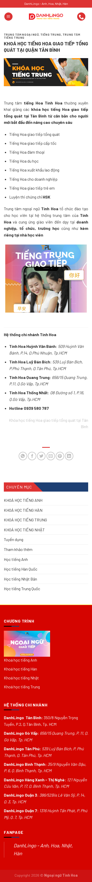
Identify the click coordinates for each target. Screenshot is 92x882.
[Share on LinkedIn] (69, 456)
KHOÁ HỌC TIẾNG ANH (23, 500)
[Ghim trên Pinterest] (60, 456)
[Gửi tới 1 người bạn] (51, 456)
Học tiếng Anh (16, 559)
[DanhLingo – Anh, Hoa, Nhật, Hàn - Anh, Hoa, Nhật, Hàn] (46, 16)
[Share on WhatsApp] (23, 456)
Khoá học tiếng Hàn (20, 668)
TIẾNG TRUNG (50, 34)
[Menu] (8, 16)
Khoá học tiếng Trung (22, 686)
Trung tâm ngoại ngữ (21, 34)
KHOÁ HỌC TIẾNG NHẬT (24, 529)
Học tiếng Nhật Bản (20, 578)
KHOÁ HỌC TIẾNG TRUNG (25, 519)
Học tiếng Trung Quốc (22, 588)
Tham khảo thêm (18, 549)
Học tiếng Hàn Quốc (20, 569)
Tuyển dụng (13, 539)
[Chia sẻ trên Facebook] (32, 456)
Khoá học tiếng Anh (20, 659)
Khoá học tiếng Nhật (21, 677)
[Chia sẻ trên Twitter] (41, 456)
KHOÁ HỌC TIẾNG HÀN (23, 509)
